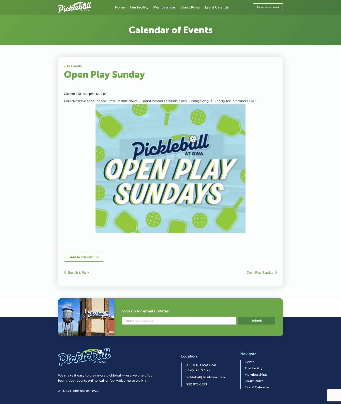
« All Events (73, 66)
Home (120, 7)
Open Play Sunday (260, 272)
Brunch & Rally (78, 272)
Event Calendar (217, 7)
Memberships (164, 7)
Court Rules (190, 7)
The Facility (139, 7)
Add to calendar (82, 257)
